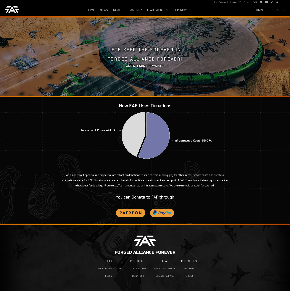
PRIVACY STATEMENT (164, 268)
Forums (247, 2)
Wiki (255, 2)
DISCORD (189, 268)
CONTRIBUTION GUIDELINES (108, 268)
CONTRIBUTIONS (138, 268)
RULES (108, 276)
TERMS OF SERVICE (164, 276)
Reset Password (221, 2)
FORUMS (189, 276)
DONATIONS (138, 276)
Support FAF (235, 2)
